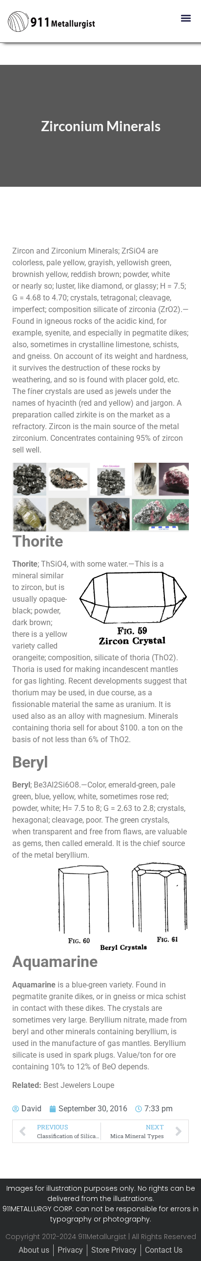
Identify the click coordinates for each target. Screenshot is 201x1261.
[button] (186, 18)
